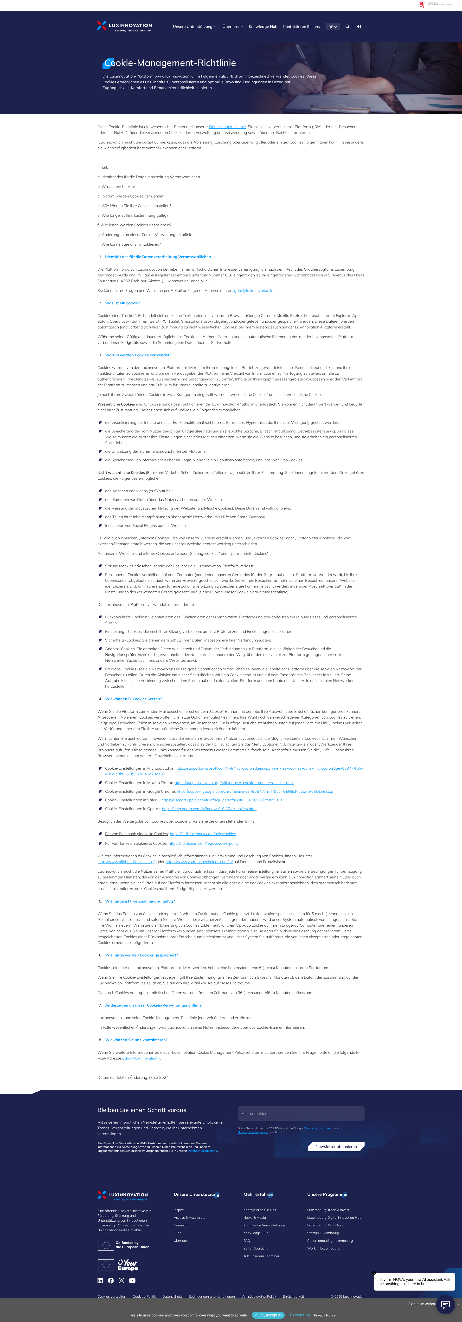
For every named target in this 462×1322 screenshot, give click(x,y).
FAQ (247, 1240)
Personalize (300, 1315)
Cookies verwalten (111, 1296)
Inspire (179, 1210)
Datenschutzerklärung (202, 1150)
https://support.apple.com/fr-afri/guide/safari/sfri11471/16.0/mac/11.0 (221, 800)
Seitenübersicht (256, 1248)
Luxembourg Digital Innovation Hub (334, 1217)
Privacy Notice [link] (325, 1315)
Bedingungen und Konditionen (212, 1296)
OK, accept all (269, 1315)
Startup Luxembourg (323, 1233)
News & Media (255, 1217)
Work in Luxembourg (323, 1248)
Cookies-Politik (144, 1296)
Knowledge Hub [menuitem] (263, 26)
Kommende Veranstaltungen (266, 1225)
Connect (180, 1225)
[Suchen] (347, 26)
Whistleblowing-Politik (259, 1296)
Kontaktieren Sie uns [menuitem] (301, 26)
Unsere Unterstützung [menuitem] (192, 26)
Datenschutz (172, 1296)
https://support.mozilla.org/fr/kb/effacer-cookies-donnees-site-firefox (234, 782)
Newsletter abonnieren (336, 1146)
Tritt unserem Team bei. (262, 1256)
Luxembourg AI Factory (325, 1225)
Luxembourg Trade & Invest (328, 1210)
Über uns (181, 1240)
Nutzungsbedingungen (253, 1132)
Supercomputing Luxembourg (330, 1240)
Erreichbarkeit (293, 1296)
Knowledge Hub (256, 1233)
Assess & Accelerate (189, 1217)
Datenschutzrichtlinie (227, 126)
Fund (177, 1233)
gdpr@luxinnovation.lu (253, 290)
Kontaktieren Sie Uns (260, 1210)
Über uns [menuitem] (231, 26)
